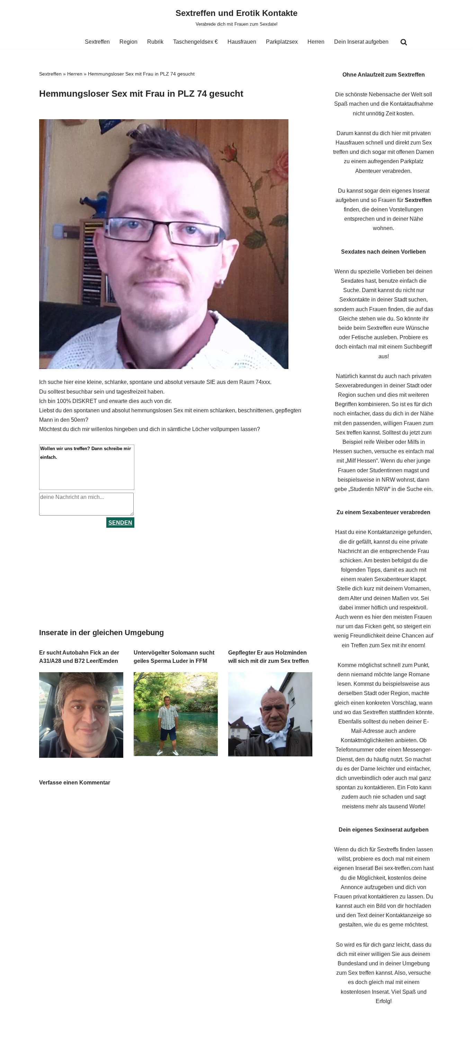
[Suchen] (403, 41)
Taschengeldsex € (195, 42)
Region (128, 42)
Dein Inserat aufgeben (361, 42)
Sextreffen (97, 42)
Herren (315, 42)
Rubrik (155, 42)
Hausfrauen (241, 42)
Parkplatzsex (282, 42)
